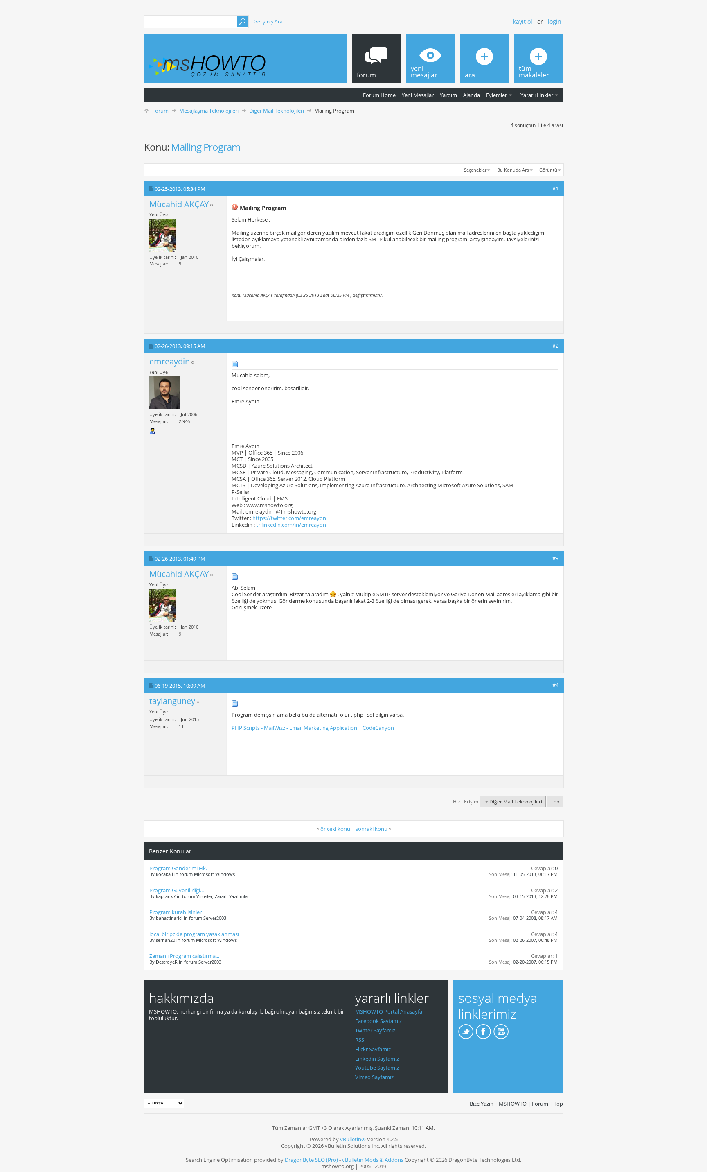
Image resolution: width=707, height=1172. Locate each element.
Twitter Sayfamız (375, 1030)
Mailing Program (205, 147)
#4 (555, 685)
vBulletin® (353, 1139)
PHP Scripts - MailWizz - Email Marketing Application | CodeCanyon (313, 727)
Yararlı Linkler (536, 95)
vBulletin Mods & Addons (372, 1159)
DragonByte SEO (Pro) (311, 1159)
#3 (555, 558)
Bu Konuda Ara (513, 170)
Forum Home (379, 95)
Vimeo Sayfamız (374, 1077)
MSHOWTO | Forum (523, 1103)
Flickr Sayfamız (373, 1049)
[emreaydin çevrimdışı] (164, 392)
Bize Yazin (481, 1103)
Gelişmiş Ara (268, 21)
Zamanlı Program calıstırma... (184, 955)
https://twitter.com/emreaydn (289, 518)
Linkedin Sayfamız (377, 1058)
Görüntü (548, 170)
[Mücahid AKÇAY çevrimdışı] (162, 235)
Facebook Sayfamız (378, 1021)
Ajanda (471, 95)
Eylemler (496, 95)
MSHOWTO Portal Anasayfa (388, 1011)
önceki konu (335, 829)
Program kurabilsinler (175, 912)
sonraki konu (371, 829)
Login (554, 21)
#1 (555, 188)
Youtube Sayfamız (377, 1067)
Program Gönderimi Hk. (178, 868)
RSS (359, 1039)
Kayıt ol (522, 21)
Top (555, 801)
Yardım (448, 95)
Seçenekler (475, 170)
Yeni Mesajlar (418, 95)
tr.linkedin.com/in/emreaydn (291, 524)
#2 (555, 345)
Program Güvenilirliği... (176, 890)
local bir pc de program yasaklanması (194, 934)
